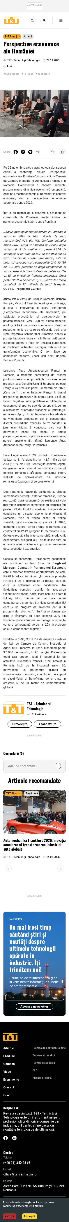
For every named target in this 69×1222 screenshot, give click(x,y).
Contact (8, 1087)
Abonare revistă (42, 1077)
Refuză (10, 1216)
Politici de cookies (44, 1062)
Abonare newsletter (34, 1006)
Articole (8, 1048)
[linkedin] (23, 152)
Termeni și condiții (44, 1055)
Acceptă (29, 1216)
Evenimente (11, 1079)
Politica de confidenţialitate (49, 1047)
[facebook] (15, 152)
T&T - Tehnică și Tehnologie (39, 706)
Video (7, 1071)
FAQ (35, 1070)
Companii (9, 1064)
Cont (6, 1095)
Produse (9, 1056)
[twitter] (30, 152)
